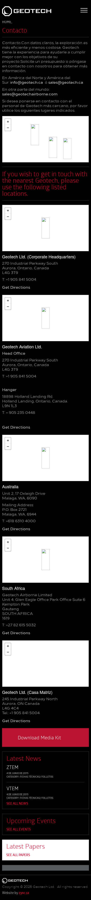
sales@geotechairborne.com (29, 94)
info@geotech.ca (26, 83)
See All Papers (18, 855)
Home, (7, 22)
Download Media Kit (39, 737)
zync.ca (24, 893)
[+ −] (45, 139)
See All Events (19, 829)
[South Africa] (53, 147)
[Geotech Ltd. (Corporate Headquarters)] (46, 228)
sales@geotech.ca (65, 83)
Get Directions (16, 288)
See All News (17, 804)
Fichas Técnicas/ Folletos (36, 777)
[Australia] (67, 148)
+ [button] (8, 122)
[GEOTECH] (19, 11)
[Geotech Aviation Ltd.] (35, 134)
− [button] (8, 128)
